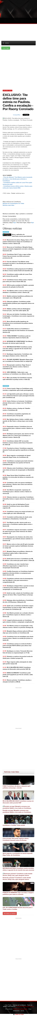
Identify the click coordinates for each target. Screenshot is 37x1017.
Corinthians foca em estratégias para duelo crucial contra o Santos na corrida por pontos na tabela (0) (18, 638)
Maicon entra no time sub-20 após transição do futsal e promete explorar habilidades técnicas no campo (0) (18, 545)
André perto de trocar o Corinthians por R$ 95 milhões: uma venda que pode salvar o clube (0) (18, 559)
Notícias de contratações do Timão (13, 203)
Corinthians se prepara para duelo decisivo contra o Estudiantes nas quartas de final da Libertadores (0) (18, 462)
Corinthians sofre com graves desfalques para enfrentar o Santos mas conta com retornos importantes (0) (17, 484)
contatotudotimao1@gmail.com (25, 1006)
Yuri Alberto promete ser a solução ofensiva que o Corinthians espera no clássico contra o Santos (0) (18, 614)
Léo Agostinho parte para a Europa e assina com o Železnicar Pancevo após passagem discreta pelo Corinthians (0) (18, 395)
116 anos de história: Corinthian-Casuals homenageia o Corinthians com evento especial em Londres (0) (18, 315)
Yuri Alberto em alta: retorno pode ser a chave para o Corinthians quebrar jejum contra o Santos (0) (17, 524)
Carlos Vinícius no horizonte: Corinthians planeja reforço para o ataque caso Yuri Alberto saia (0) (17, 402)
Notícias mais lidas (8, 205)
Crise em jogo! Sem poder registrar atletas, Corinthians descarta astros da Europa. (16, 839)
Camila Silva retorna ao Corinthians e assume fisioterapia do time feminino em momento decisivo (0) (18, 330)
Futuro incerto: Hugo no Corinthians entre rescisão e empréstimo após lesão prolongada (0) (18, 389)
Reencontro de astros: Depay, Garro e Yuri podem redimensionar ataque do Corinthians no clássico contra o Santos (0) (18, 241)
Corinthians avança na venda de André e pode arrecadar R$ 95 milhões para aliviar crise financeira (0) (17, 645)
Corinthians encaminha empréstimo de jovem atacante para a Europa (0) (17, 414)
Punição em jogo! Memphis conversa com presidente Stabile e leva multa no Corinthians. (17, 811)
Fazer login (6, 48)
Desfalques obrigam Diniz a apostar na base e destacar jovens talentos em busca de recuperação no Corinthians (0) (18, 587)
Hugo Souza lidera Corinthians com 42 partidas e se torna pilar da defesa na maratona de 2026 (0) (18, 477)
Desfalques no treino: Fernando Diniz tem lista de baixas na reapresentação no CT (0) (17, 651)
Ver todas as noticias (10, 913)
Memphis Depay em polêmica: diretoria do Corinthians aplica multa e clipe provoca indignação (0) (18, 553)
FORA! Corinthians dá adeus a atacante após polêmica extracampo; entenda (16, 787)
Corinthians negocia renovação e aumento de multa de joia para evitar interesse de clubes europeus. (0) (18, 531)
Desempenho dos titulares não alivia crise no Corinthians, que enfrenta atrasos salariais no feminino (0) (18, 538)
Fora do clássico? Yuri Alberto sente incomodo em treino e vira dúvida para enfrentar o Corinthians (17, 178)
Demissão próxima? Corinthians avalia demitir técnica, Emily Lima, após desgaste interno (17, 878)
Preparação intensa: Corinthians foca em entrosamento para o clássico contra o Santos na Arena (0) (18, 428)
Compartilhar (16, 115)
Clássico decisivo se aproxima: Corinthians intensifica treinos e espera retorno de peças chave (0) (18, 498)
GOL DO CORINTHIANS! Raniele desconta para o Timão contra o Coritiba (18, 908)
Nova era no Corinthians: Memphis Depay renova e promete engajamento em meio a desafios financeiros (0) (18, 248)
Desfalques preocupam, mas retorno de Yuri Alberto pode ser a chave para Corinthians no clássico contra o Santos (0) (18, 435)
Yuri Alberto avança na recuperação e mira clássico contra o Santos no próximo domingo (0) (18, 626)
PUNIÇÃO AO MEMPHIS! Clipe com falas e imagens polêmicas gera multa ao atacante (18, 893)
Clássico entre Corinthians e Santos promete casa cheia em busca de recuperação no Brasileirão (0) (18, 469)
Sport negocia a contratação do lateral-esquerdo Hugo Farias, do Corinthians (18, 854)
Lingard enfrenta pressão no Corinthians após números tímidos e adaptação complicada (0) (18, 621)
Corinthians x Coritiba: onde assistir (14, 825)
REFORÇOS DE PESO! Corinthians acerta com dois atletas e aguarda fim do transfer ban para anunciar (18, 869)
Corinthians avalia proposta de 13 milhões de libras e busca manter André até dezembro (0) (18, 269)
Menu (7, 43)
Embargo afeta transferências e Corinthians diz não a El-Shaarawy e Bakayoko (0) (18, 601)
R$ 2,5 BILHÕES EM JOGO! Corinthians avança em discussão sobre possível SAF (18, 801)
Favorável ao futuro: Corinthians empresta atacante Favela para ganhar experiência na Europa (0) (18, 449)
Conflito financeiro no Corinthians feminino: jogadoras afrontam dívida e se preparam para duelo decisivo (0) (18, 573)
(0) (18, 263)
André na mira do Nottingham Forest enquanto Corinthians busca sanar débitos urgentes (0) (16, 506)
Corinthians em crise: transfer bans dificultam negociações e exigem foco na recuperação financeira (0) (15, 565)
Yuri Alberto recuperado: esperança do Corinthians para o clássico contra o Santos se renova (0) (17, 491)
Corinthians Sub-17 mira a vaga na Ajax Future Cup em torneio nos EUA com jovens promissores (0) (17, 256)
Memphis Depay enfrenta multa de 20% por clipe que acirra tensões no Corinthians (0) (18, 632)
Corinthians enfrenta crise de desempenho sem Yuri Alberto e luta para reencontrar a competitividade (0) (18, 580)
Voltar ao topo (19, 1014)
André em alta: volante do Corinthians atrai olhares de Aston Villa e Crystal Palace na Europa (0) (18, 594)
